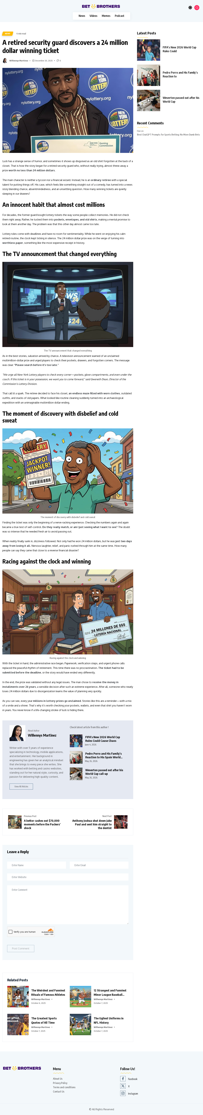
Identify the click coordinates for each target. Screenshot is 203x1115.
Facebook (132, 1079)
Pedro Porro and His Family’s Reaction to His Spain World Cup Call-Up (103, 757)
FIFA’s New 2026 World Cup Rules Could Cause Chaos (102, 738)
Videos (93, 15)
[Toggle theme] (190, 8)
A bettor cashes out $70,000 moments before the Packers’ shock (42, 824)
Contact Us (58, 1091)
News (82, 15)
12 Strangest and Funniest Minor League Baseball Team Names (110, 994)
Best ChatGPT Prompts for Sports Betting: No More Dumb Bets (168, 134)
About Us (57, 1078)
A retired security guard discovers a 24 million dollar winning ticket (65, 46)
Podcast (119, 15)
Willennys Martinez (18, 60)
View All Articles (21, 786)
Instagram (133, 1093)
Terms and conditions (64, 1087)
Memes (106, 15)
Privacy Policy (60, 1083)
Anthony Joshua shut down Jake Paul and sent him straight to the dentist (92, 824)
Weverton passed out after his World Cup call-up (104, 771)
